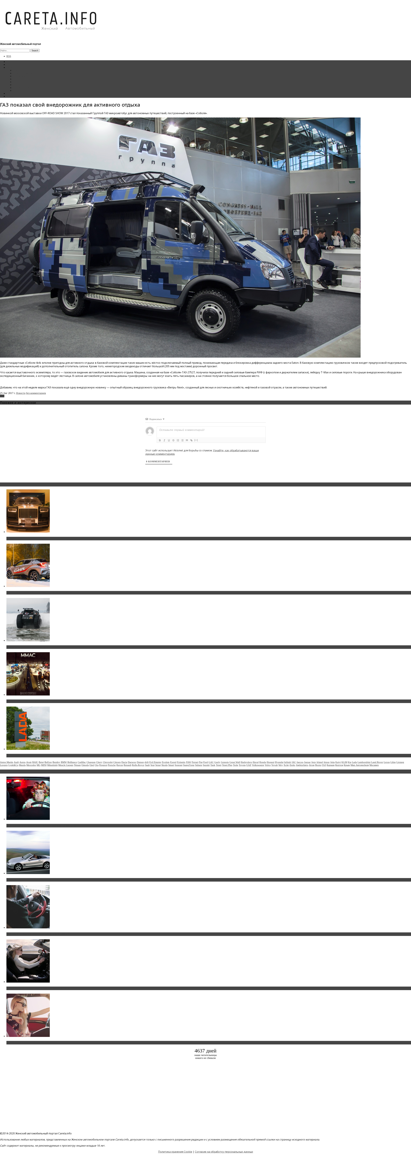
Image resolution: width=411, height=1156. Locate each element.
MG (38, 765)
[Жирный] (160, 440)
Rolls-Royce (138, 765)
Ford (205, 762)
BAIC (35, 762)
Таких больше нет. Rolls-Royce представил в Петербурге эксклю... (49, 538)
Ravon (119, 765)
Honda (262, 762)
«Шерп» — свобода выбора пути (27, 647)
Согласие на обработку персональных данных (224, 1151)
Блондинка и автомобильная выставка (31, 1042)
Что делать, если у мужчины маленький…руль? (37, 934)
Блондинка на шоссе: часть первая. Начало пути (38, 988)
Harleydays (246, 762)
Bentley (56, 762)
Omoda (85, 765)
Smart (171, 765)
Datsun (140, 762)
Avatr (29, 762)
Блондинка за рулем (24, 81)
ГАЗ (2, 396)
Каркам (331, 765)
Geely (217, 762)
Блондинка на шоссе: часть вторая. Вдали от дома (39, 880)
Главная (10, 61)
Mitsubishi (52, 765)
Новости (17, 70)
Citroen (117, 762)
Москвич (374, 765)
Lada (354, 762)
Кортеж (339, 765)
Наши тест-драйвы (23, 73)
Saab (147, 765)
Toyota (242, 765)
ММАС (17, 90)
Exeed (173, 762)
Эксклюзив (19, 76)
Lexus (387, 762)
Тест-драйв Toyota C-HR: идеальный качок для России (41, 593)
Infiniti (287, 762)
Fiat (201, 762)
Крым (347, 765)
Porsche (112, 765)
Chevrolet (108, 762)
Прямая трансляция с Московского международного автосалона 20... (51, 701)
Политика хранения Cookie (175, 1151)
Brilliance (72, 762)
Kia (349, 762)
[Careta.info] (51, 35)
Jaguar (307, 762)
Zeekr (292, 765)
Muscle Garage (65, 765)
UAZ (248, 765)
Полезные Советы (23, 87)
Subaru (198, 765)
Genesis (225, 762)
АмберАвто (302, 765)
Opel (91, 765)
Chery (99, 762)
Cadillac (82, 762)
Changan (91, 762)
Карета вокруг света (24, 84)
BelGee (48, 762)
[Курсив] (164, 440)
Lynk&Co (13, 765)
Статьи (10, 64)
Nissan (77, 765)
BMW (64, 762)
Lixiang (400, 762)
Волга (318, 765)
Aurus (22, 762)
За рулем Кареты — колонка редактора (34, 79)
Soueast (178, 765)
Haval (256, 762)
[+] (196, 440)
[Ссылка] (191, 440)
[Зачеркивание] (173, 440)
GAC (211, 762)
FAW (188, 762)
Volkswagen (258, 765)
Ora (97, 765)
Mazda (22, 765)
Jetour (327, 762)
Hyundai (279, 762)
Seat (152, 765)
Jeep (313, 762)
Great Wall (234, 762)
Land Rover (377, 762)
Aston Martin (6, 762)
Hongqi (270, 762)
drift (146, 762)
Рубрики (11, 67)
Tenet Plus (227, 765)
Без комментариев (36, 393)
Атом (312, 765)
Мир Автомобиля (359, 765)
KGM (344, 762)
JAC (294, 762)
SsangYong (188, 765)
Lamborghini (364, 762)
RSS (8, 56)
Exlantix (181, 762)
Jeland (319, 762)
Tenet (218, 765)
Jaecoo (300, 762)
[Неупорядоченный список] (182, 440)
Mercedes (31, 765)
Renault (127, 765)
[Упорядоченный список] (178, 440)
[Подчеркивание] (169, 440)
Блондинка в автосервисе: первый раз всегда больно (41, 825)
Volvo (268, 765)
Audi (16, 762)
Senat (158, 765)
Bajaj (41, 762)
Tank (212, 765)
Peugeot (103, 765)
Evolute (166, 762)
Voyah (274, 765)
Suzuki (206, 765)
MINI (44, 765)
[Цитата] (187, 440)
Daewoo (132, 762)
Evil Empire (155, 762)
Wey (280, 765)
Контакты (11, 93)
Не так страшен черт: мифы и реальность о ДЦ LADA (41, 755)
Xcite (286, 765)
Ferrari (195, 762)
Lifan (393, 762)
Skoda (164, 765)
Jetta (332, 762)
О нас (9, 96)
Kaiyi (338, 762)
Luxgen (4, 765)
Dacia (124, 762)
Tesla (235, 765)
